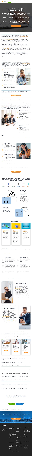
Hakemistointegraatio (9, 39)
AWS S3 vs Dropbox (18, 428)
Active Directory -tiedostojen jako (12, 429)
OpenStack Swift (18, 437)
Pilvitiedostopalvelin (11, 445)
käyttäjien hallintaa (10, 43)
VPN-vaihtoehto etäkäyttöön (26, 437)
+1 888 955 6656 (19, 403)
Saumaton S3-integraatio (18, 436)
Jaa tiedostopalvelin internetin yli (12, 435)
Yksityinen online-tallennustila (19, 446)
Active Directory (7, 48)
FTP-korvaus (10, 448)
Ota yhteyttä (11, 403)
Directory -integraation (5, 106)
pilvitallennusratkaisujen (26, 63)
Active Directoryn (8, 249)
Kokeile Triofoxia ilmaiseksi (16, 25)
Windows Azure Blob (18, 429)
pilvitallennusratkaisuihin (23, 36)
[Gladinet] (4, 1)
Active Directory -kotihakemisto (27, 431)
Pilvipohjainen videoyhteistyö (19, 438)
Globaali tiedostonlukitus (15, 231)
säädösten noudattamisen (6, 316)
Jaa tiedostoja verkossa (26, 430)
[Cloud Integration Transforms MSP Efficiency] (7, 292)
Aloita (9, 2)
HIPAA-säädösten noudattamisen (11, 320)
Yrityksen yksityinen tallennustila (12, 438)
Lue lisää (6, 350)
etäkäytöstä (20, 334)
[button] (16, 362)
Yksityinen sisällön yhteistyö (19, 443)
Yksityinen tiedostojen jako (11, 427)
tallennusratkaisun (17, 288)
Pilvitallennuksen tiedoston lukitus (12, 434)
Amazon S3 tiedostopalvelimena (19, 427)
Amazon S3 (10, 449)
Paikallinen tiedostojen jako (11, 428)
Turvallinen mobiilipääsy (25, 231)
